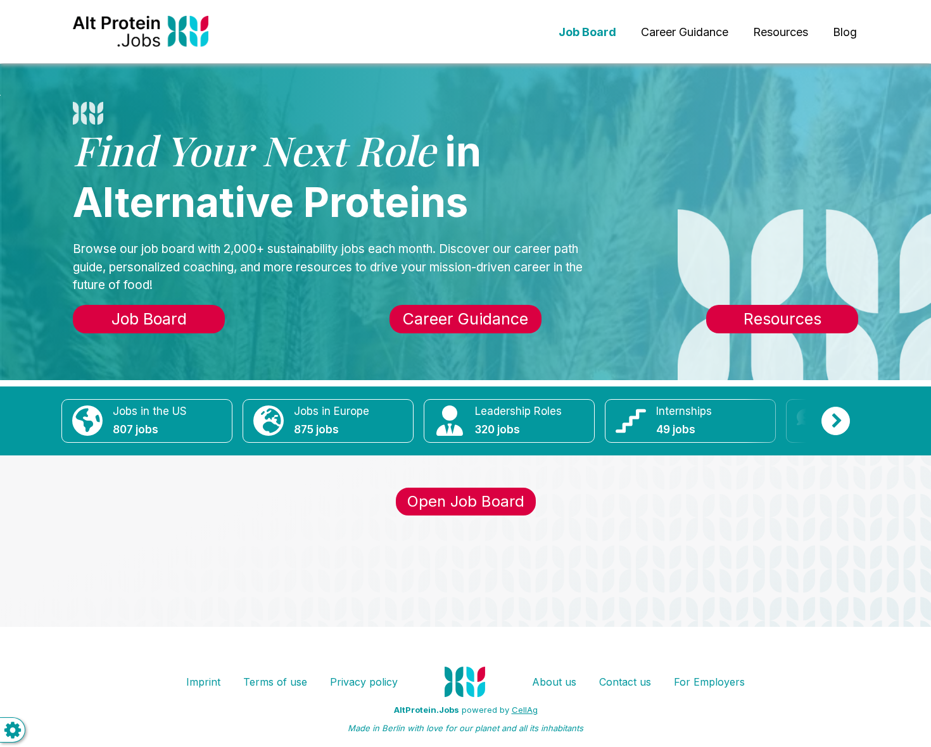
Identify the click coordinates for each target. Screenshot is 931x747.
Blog (845, 32)
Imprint (203, 682)
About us (554, 682)
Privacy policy (364, 682)
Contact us (625, 682)
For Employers (709, 682)
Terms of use (275, 682)
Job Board (149, 318)
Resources (780, 32)
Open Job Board (465, 501)
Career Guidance (684, 32)
